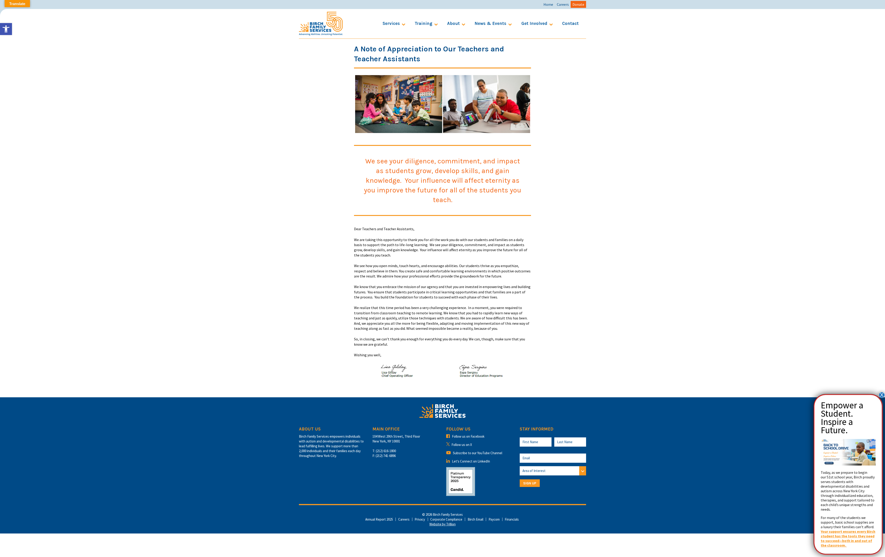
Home (548, 4)
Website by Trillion (442, 524)
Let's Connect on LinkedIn (471, 461)
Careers (563, 4)
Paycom (494, 519)
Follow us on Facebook (468, 436)
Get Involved (534, 23)
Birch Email (475, 519)
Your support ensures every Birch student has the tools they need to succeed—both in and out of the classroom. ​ (848, 538)
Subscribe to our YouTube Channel (477, 453)
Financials (512, 519)
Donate (578, 4)
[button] (6, 29)
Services (391, 23)
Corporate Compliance (446, 519)
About (453, 23)
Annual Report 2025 (379, 519)
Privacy (420, 519)
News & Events (490, 23)
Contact (570, 23)
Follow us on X (461, 444)
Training (423, 23)
